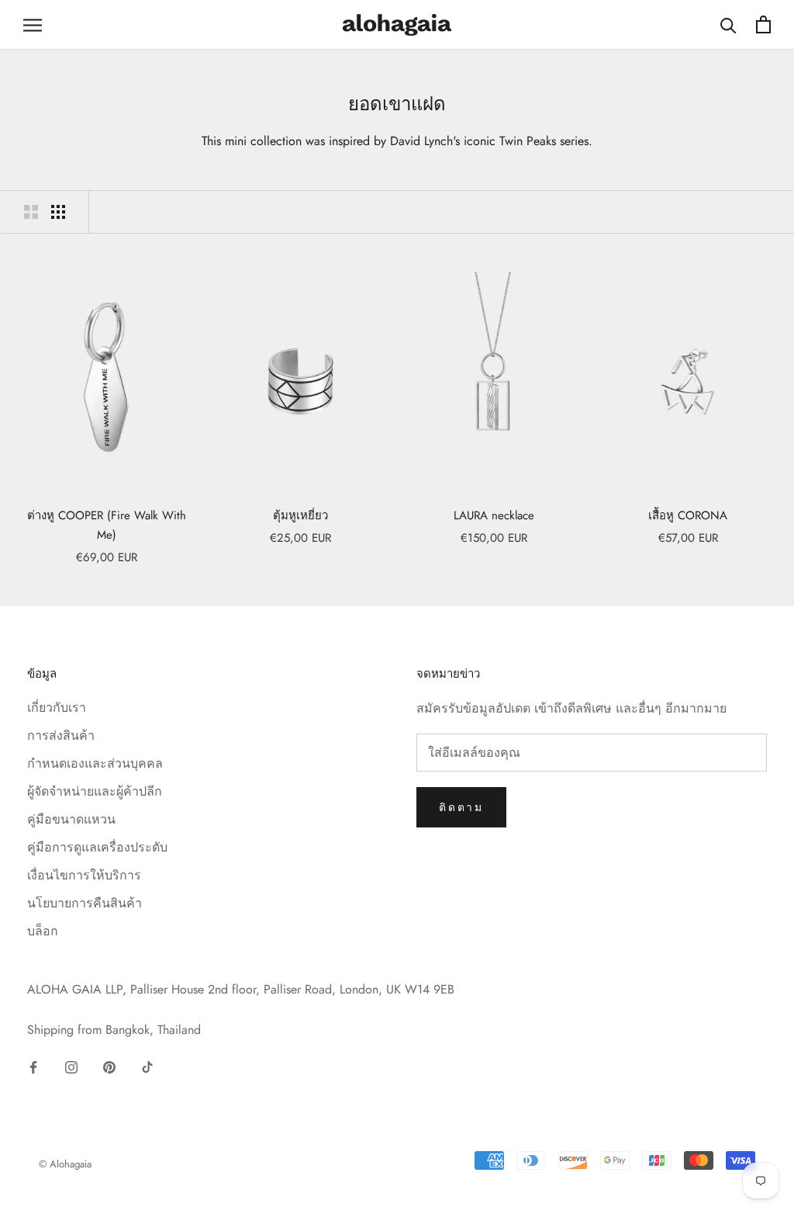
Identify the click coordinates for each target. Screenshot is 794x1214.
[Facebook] (33, 1066)
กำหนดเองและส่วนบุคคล (95, 763)
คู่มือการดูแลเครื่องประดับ (97, 847)
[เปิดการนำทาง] (32, 25)
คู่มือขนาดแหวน (71, 819)
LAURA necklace (494, 515)
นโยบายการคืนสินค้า (84, 903)
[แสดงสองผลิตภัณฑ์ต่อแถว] (31, 212)
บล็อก (42, 931)
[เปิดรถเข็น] (763, 24)
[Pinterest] (109, 1066)
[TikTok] (147, 1066)
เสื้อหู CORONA (687, 515)
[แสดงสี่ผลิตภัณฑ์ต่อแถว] (58, 212)
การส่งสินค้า (61, 735)
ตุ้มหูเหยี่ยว (300, 515)
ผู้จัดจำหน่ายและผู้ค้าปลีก (94, 791)
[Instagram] (71, 1066)
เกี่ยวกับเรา (56, 707)
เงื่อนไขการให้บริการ (84, 875)
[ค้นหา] (728, 24)
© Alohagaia (65, 1164)
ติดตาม (461, 807)
